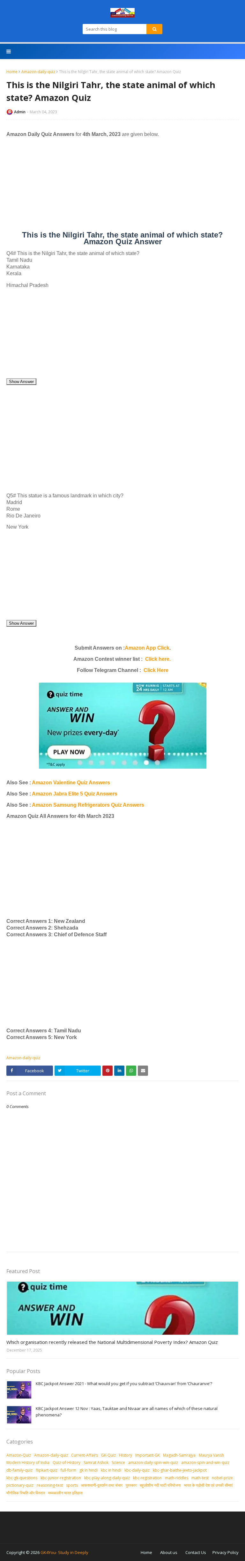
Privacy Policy (225, 1552)
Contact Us (195, 1552)
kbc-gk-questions (21, 1478)
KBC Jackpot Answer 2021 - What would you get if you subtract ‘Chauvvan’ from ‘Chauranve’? (124, 1383)
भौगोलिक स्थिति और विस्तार (25, 1493)
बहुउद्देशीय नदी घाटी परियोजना (160, 1485)
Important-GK (147, 1455)
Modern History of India (27, 1462)
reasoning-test (50, 1485)
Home (12, 71)
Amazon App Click (147, 648)
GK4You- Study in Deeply (64, 1552)
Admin (20, 112)
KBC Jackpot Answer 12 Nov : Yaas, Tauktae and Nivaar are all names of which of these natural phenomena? (127, 1412)
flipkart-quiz (46, 1470)
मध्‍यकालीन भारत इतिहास (65, 1493)
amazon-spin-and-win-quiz (205, 1462)
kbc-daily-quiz (137, 1470)
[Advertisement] (122, 186)
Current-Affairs (84, 1455)
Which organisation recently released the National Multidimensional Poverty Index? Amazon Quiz (112, 1342)
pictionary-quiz (19, 1485)
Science (118, 1462)
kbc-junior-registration (61, 1478)
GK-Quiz (108, 1455)
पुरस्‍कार (131, 1485)
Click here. (158, 659)
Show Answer (21, 381)
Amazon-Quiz (18, 1455)
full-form (68, 1470)
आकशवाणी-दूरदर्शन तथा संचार (101, 1485)
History (125, 1455)
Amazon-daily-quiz (38, 71)
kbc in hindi (111, 1470)
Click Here (156, 670)
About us (168, 1552)
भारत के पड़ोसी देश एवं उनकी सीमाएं (208, 1485)
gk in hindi (88, 1470)
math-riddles (176, 1478)
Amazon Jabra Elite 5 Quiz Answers (74, 793)
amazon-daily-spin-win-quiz (153, 1462)
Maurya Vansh (211, 1455)
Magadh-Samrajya (179, 1455)
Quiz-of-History (66, 1462)
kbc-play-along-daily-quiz (107, 1478)
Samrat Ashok (96, 1462)
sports (72, 1485)
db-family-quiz (19, 1470)
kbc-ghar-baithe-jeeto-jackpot (180, 1470)
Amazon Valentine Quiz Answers (70, 782)
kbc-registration (147, 1478)
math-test (200, 1478)
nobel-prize (222, 1478)
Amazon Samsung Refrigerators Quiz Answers (88, 805)
